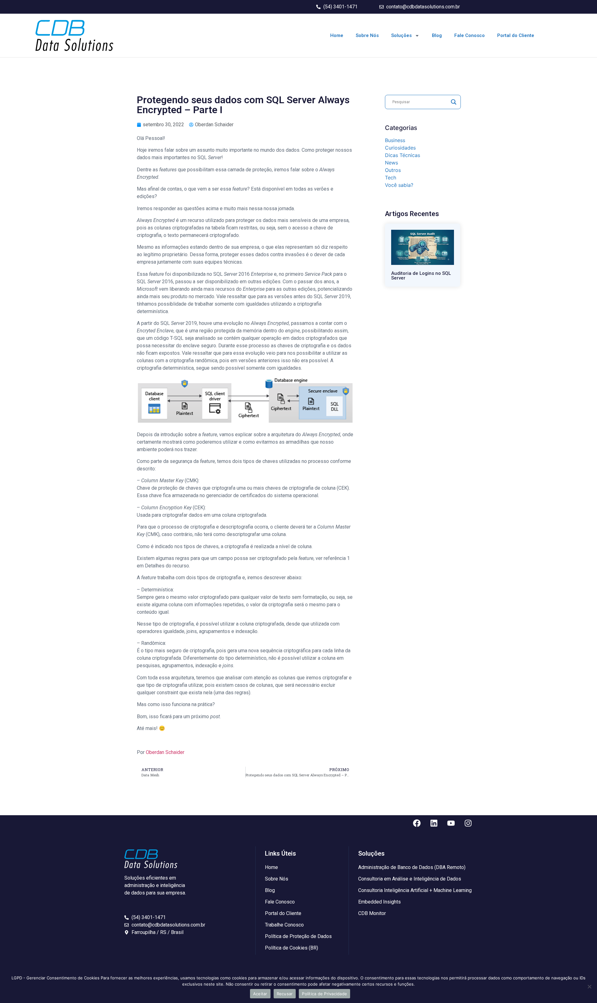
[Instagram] (468, 823)
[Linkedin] (434, 823)
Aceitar (260, 993)
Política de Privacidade (324, 993)
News (391, 162)
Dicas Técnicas (402, 155)
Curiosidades (400, 148)
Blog (437, 35)
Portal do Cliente (515, 35)
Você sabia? (399, 185)
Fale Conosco (469, 35)
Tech (390, 177)
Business (395, 140)
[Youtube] (451, 823)
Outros (393, 170)
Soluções (401, 35)
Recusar (285, 993)
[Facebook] (416, 823)
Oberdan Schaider (165, 752)
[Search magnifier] (453, 102)
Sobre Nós (367, 35)
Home (336, 35)
